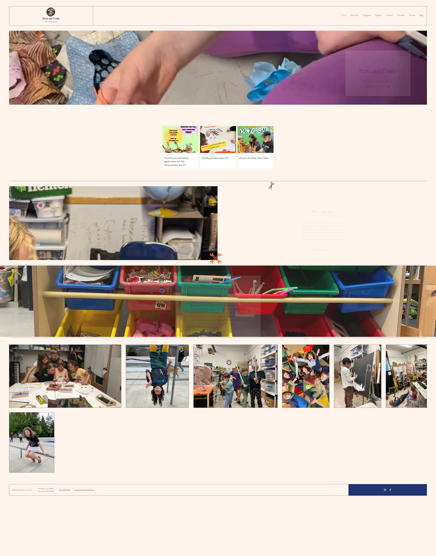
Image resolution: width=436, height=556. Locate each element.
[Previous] (182, 302)
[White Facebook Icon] (390, 489)
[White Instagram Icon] (385, 489)
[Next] (253, 302)
